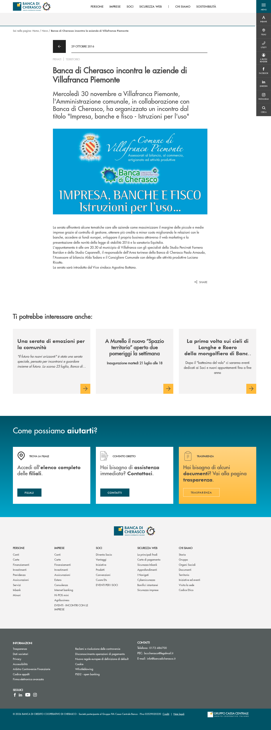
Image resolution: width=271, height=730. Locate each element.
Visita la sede (186, 585)
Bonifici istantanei (147, 585)
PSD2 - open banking (87, 674)
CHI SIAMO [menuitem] (183, 6)
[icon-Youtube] (27, 695)
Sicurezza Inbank (147, 564)
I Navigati (143, 575)
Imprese (59, 548)
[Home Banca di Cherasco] (32, 6)
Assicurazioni (21, 580)
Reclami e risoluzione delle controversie (97, 649)
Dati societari (20, 654)
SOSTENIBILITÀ (206, 6)
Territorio (184, 575)
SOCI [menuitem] (130, 6)
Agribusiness (61, 600)
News (45, 30)
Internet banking (63, 590)
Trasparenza (20, 649)
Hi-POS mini (61, 595)
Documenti (185, 569)
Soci (99, 548)
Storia (182, 554)
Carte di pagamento (148, 559)
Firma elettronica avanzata (28, 679)
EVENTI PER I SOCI (107, 585)
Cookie (79, 664)
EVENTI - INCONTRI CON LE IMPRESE (71, 607)
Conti (16, 554)
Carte (16, 559)
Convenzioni (103, 575)
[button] (263, 6)
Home (35, 30)
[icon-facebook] (15, 695)
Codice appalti (21, 674)
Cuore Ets (101, 580)
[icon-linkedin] (20, 695)
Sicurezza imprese (147, 590)
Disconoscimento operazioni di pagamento (103, 654)
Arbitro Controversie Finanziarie (41, 669)
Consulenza (61, 585)
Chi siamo (185, 548)
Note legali (178, 714)
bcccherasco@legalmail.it (158, 653)
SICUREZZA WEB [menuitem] (150, 6)
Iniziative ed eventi (189, 580)
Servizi (17, 585)
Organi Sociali (187, 564)
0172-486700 (158, 648)
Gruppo (183, 559)
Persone (19, 548)
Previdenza (19, 575)
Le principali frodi (147, 554)
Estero (57, 580)
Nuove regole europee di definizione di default (101, 659)
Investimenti (20, 569)
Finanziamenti (21, 564)
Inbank (17, 590)
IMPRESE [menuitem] (115, 6)
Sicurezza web (147, 548)
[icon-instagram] (35, 695)
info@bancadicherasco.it (161, 658)
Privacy (17, 659)
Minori (17, 595)
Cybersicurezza (146, 580)
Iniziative (101, 564)
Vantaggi (101, 559)
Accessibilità (20, 664)
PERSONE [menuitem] (97, 6)
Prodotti (100, 569)
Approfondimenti (147, 569)
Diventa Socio (104, 554)
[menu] (153, 6)
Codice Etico (186, 590)
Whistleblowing (84, 669)
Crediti (166, 714)
